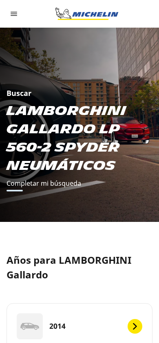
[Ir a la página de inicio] (86, 14)
